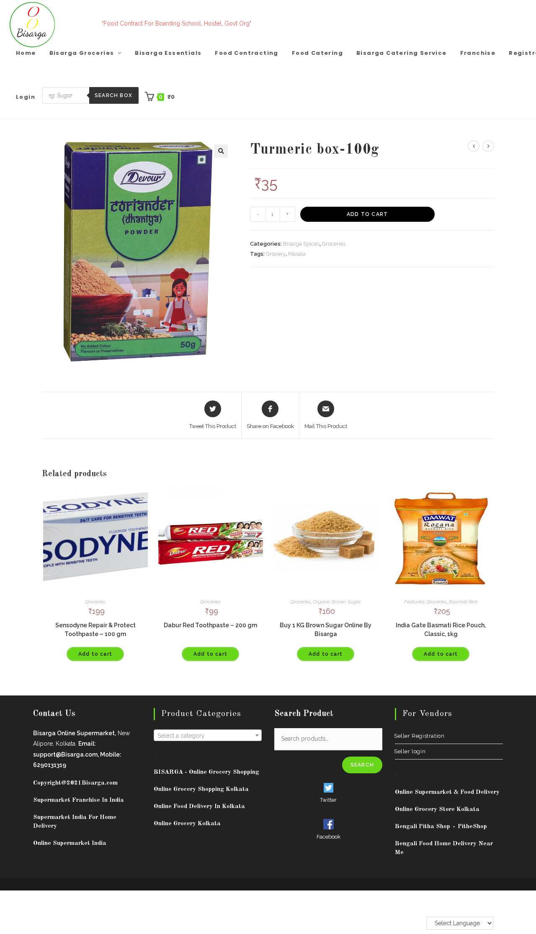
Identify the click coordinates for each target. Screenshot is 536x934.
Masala (297, 254)
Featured (414, 602)
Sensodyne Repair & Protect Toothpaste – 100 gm (95, 629)
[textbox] (207, 736)
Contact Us (54, 714)
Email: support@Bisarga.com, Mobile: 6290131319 (77, 754)
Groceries (333, 244)
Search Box (113, 95)
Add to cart (367, 214)
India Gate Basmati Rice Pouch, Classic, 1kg (441, 629)
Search (362, 765)
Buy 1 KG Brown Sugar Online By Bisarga (325, 629)
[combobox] (208, 735)
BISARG (206, 772)
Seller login (410, 751)
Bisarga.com (100, 783)
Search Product (303, 714)
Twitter (328, 800)
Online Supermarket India (69, 843)
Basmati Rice (463, 602)
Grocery (276, 254)
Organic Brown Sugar (337, 602)
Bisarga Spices (301, 244)
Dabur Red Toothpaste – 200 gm (210, 625)
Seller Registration (419, 736)
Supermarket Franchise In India (78, 800)
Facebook (328, 837)
